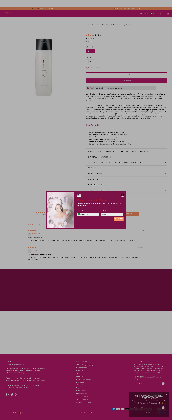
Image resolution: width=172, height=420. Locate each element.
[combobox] (83, 214)
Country (80, 210)
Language (105, 210)
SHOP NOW (118, 219)
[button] (123, 195)
